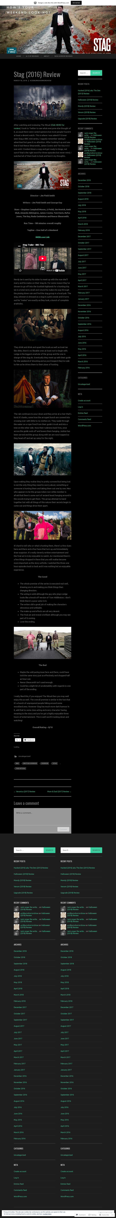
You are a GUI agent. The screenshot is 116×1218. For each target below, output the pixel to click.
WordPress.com (84, 426)
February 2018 (84, 230)
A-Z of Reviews (32, 56)
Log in (80, 407)
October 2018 (83, 186)
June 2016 (82, 343)
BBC (17, 763)
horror (45, 763)
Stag (55, 763)
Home (18, 56)
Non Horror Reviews (64, 56)
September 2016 (84, 324)
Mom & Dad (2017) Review (59, 791)
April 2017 (82, 280)
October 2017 (83, 243)
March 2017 (83, 286)
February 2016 (84, 368)
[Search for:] (90, 73)
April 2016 (82, 355)
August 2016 (83, 330)
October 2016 (83, 318)
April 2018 (82, 218)
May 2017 (82, 274)
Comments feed (84, 419)
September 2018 (84, 193)
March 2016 (83, 361)
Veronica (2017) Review (24, 791)
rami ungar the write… (29, 907)
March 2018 (83, 224)
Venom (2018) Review (86, 112)
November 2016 (84, 311)
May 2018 (82, 211)
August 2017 (83, 255)
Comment (63, 829)
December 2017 (84, 236)
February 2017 (84, 293)
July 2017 (82, 261)
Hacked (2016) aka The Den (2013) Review (31, 868)
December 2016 (84, 305)
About (47, 56)
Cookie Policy (47, 1214)
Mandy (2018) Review (86, 106)
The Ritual (20, 768)
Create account (84, 401)
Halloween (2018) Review (88, 100)
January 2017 (83, 299)
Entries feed (83, 413)
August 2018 (83, 199)
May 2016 (82, 349)
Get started (76, 3)
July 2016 (82, 336)
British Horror (30, 763)
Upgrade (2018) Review (87, 119)
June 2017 (82, 268)
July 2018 (82, 205)
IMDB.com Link (43, 237)
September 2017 (84, 249)
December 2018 (84, 180)
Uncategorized (24, 756)
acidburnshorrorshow (40, 80)
